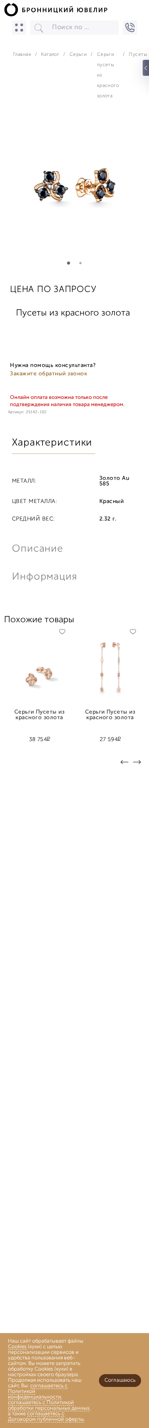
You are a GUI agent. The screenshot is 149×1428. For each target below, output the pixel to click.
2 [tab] (81, 263)
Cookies (17, 1346)
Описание (37, 549)
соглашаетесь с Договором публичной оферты (46, 1416)
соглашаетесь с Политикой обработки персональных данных (48, 1405)
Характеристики (52, 443)
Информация (43, 577)
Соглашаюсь (119, 1380)
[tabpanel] (74, 191)
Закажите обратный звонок (48, 374)
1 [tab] (69, 263)
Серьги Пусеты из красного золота (39, 715)
